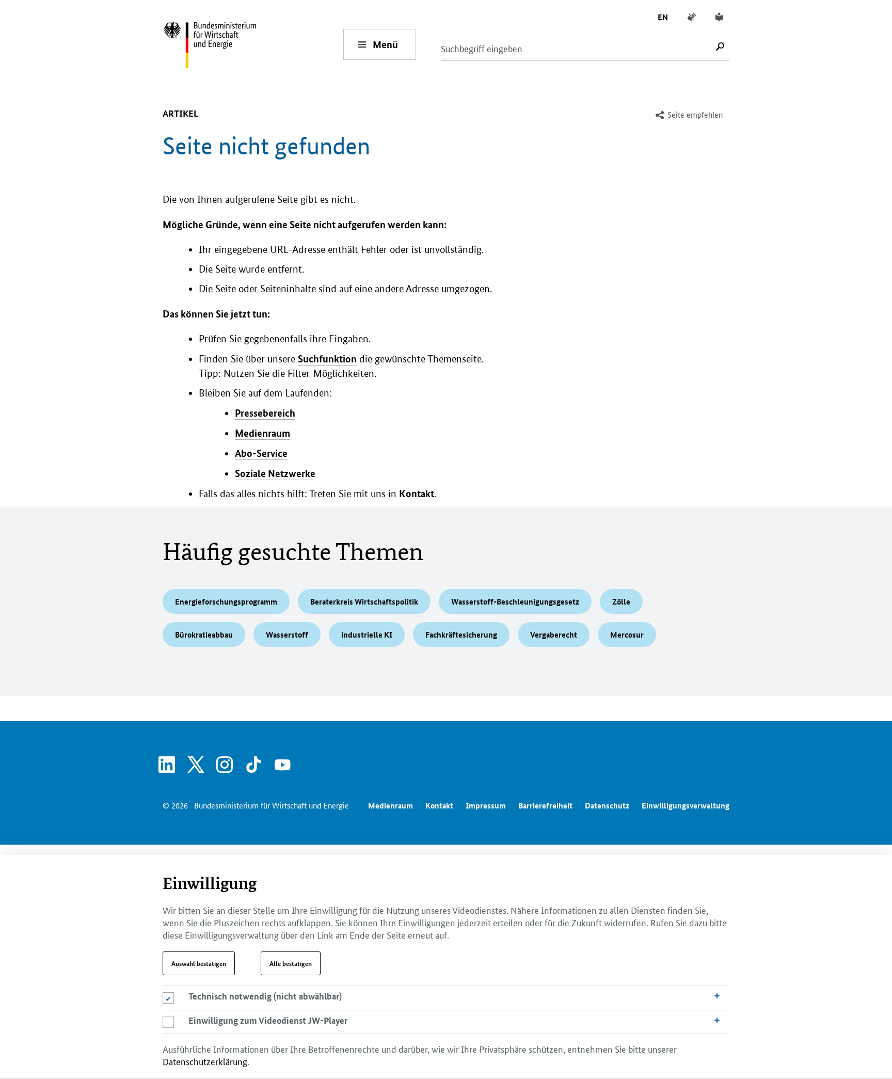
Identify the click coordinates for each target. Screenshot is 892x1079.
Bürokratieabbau (204, 634)
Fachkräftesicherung (461, 634)
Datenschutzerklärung (205, 1061)
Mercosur (627, 634)
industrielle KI (366, 634)
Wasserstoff (287, 634)
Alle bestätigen (290, 963)
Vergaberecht (553, 634)
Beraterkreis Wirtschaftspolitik (364, 601)
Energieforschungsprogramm (226, 601)
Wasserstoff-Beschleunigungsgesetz (515, 601)
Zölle (621, 601)
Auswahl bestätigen (198, 963)
